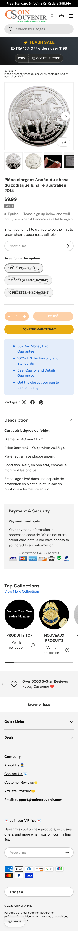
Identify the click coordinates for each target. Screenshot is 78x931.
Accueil (8, 71)
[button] (61, 16)
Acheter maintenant (39, 329)
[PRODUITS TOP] (19, 614)
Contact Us (13, 774)
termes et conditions (55, 916)
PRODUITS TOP (19, 635)
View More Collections (22, 591)
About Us (12, 765)
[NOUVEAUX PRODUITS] (54, 614)
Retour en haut (39, 704)
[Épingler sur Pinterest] (41, 402)
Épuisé (53, 316)
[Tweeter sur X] (24, 402)
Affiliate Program (17, 791)
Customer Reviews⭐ (21, 782)
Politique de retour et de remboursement (29, 912)
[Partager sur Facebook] (32, 402)
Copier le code (48, 58)
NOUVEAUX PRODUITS (54, 638)
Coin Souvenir (22, 906)
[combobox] (39, 29)
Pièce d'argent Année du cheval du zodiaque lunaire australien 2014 (36, 75)
